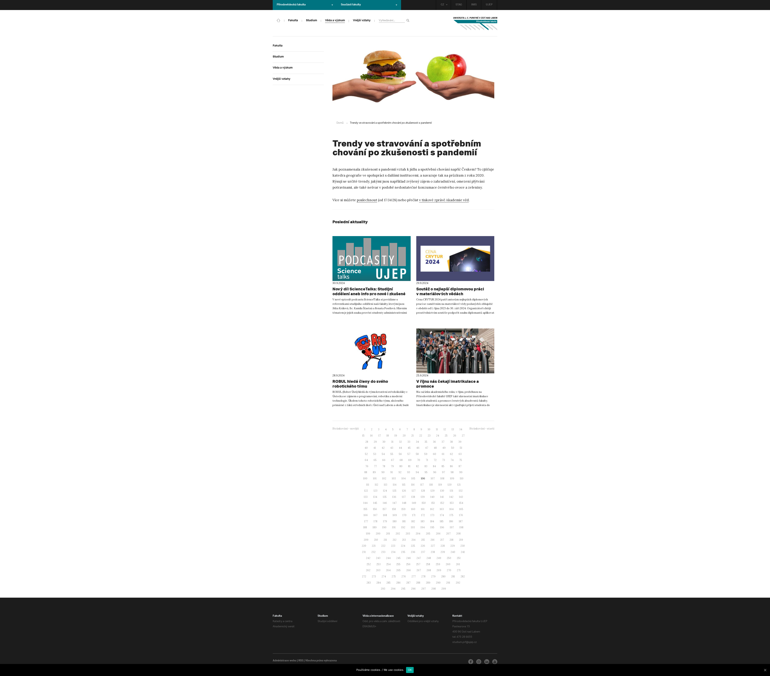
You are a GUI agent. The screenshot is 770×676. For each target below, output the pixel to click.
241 (463, 552)
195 (432, 527)
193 (413, 527)
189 (375, 527)
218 (451, 540)
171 (413, 515)
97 (443, 472)
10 (429, 429)
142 (451, 497)
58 (417, 454)
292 (458, 582)
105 (413, 478)
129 (433, 490)
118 (431, 484)
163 (442, 509)
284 (378, 582)
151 (433, 503)
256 (408, 564)
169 (395, 515)
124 (385, 490)
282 (463, 576)
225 (413, 546)
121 (459, 484)
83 (426, 466)
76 (366, 466)
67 (392, 460)
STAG (459, 5)
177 (366, 521)
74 (452, 460)
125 (394, 490)
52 (366, 454)
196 (442, 527)
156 (375, 509)
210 (376, 540)
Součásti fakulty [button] (351, 5)
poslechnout (367, 200)
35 (426, 442)
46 (417, 448)
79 (392, 466)
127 (413, 490)
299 (443, 588)
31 (392, 442)
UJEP (489, 5)
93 (408, 472)
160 (413, 509)
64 (366, 460)
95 (426, 472)
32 (400, 442)
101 (375, 478)
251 (459, 558)
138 (413, 497)
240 (453, 552)
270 (449, 570)
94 (417, 472)
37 (443, 442)
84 (434, 466)
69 (409, 460)
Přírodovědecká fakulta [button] (291, 5)
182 (413, 521)
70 (418, 460)
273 (374, 576)
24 (437, 435)
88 (365, 472)
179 (385, 521)
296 (413, 588)
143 (461, 497)
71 (427, 460)
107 (433, 478)
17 (379, 435)
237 (423, 552)
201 (388, 533)
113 (385, 484)
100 (365, 478)
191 (394, 527)
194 (422, 527)
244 (388, 558)
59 (425, 454)
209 (366, 540)
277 (413, 576)
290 (438, 582)
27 (463, 435)
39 (459, 442)
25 (446, 435)
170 (404, 515)
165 (461, 509)
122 (366, 490)
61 (443, 454)
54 (383, 454)
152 (442, 503)
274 (384, 576)
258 (428, 564)
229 (452, 546)
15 (363, 435)
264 (388, 570)
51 (461, 448)
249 (439, 558)
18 (387, 435)
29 (375, 442)
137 (404, 497)
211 (385, 540)
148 (404, 503)
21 (412, 435)
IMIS (474, 5)
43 (391, 448)
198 (461, 527)
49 (444, 448)
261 (458, 564)
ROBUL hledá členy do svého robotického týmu (360, 384)
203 (408, 533)
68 (401, 460)
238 (433, 552)
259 (438, 564)
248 (429, 558)
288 (418, 582)
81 (409, 466)
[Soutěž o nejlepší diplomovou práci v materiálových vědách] (455, 258)
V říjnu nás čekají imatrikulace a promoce (447, 384)
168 (385, 515)
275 (394, 576)
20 (404, 435)
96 (434, 472)
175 (451, 515)
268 (429, 570)
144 (365, 503)
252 (369, 564)
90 (383, 472)
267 (418, 570)
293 (383, 588)
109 (452, 478)
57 (408, 454)
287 (408, 582)
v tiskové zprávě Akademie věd (444, 200)
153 (452, 503)
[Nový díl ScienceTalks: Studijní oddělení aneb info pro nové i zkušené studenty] (371, 258)
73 (443, 460)
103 (394, 478)
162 (432, 509)
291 (448, 582)
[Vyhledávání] (408, 20)
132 (461, 490)
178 (375, 521)
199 (368, 533)
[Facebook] (470, 661)
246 (408, 558)
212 (394, 540)
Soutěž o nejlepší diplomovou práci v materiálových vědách (450, 291)
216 (433, 540)
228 (443, 546)
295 (403, 588)
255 (398, 564)
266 (408, 570)
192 (403, 527)
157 (384, 509)
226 (423, 546)
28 (366, 442)
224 (403, 546)
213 (404, 540)
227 (433, 546)
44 (400, 448)
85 (443, 466)
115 (403, 484)
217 (442, 540)
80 (400, 466)
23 (429, 435)
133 (366, 497)
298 (433, 588)
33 (408, 442)
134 (375, 497)
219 (461, 540)
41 (374, 448)
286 (398, 582)
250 (449, 558)
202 (398, 533)
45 (409, 448)
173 (432, 515)
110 (461, 478)
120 (450, 484)
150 (424, 503)
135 (385, 497)
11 (437, 429)
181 (404, 521)
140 (432, 497)
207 (448, 533)
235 (403, 552)
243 (378, 558)
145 (375, 503)
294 (393, 588)
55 (391, 454)
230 (462, 546)
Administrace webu (284, 661)
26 (454, 435)
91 (391, 472)
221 (374, 546)
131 (451, 490)
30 (383, 442)
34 (417, 442)
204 (418, 533)
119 (440, 484)
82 (417, 466)
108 (442, 478)
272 (364, 576)
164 (451, 509)
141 (442, 497)
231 (364, 552)
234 (393, 552)
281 (453, 576)
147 (395, 503)
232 (373, 552)
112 (376, 484)
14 (461, 429)
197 (452, 527)
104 (403, 478)
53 (374, 454)
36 (434, 442)
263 (378, 570)
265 (398, 570)
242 (368, 558)
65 (375, 460)
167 (375, 515)
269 (439, 570)
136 (394, 497)
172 (423, 515)
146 (385, 503)
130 (442, 490)
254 (388, 564)
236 (413, 552)
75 (460, 460)
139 (423, 497)
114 (394, 484)
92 (399, 472)
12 (445, 429)
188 (365, 527)
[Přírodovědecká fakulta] (278, 20)
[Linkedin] (486, 661)
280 (443, 576)
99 (460, 472)
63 (460, 454)
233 (383, 552)
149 (414, 503)
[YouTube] (494, 661)
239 (443, 552)
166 (366, 515)
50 (452, 448)
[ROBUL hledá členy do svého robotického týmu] (371, 350)
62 (451, 454)
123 (375, 490)
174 (442, 515)
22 (420, 435)
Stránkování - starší (481, 428)
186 (451, 521)
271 (459, 570)
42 (383, 448)
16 (371, 435)
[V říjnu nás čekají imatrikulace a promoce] (455, 350)
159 (403, 509)
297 (423, 588)
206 (438, 533)
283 (369, 582)
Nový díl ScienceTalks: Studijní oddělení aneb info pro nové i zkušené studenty (368, 293)
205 (428, 533)
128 (423, 490)
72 (435, 460)
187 (461, 521)
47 (426, 448)
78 (383, 466)
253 (378, 564)
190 (384, 527)
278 (423, 576)
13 (453, 429)
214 (413, 540)
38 (451, 442)
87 (460, 466)
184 (432, 521)
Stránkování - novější (345, 428)
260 (448, 564)
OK (410, 669)
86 (451, 466)
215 (423, 540)
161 (423, 509)
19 (395, 435)
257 (418, 564)
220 (364, 546)
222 (383, 546)
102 (384, 478)
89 (374, 472)
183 (423, 521)
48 (435, 448)
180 (395, 521)
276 (403, 576)
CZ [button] (442, 5)
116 (413, 484)
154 (461, 503)
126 (404, 490)
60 (434, 454)
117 (422, 484)
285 (388, 582)
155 (365, 509)
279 (433, 576)
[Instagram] (478, 661)
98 (452, 472)
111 (367, 484)
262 (368, 570)
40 (366, 448)
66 (383, 460)
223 (393, 546)
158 (394, 509)
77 (375, 466)
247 (418, 558)
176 (461, 515)
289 (428, 582)
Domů (339, 123)
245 (398, 558)
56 (400, 454)
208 (458, 533)
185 (442, 521)
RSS (300, 661)
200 (378, 533)
